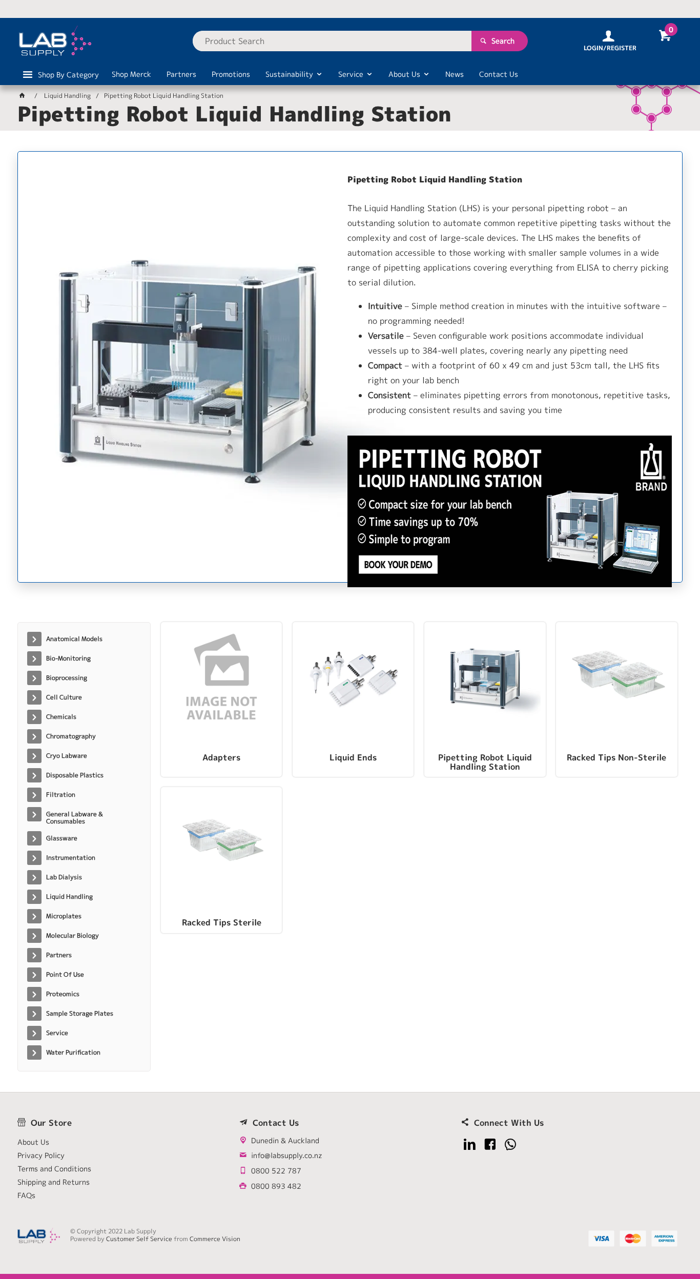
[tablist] (350, 601)
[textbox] (332, 41)
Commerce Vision (215, 1238)
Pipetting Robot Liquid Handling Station (485, 762)
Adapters (221, 758)
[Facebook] (490, 1144)
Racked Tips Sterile (221, 923)
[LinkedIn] (470, 1144)
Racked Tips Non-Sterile (616, 758)
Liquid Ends (353, 758)
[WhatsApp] (511, 1144)
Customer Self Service (139, 1238)
